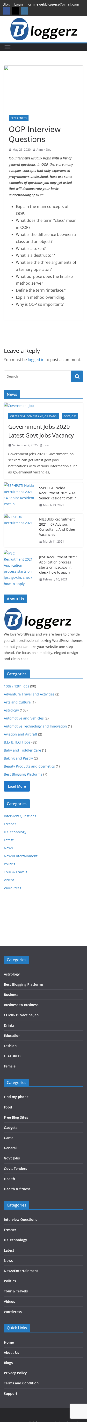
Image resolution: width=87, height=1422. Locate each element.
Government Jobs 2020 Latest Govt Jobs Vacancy (41, 430)
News (8, 848)
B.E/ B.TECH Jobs (17, 742)
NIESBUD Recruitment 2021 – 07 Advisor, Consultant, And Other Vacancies (57, 527)
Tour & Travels (15, 872)
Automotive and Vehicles (24, 718)
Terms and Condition (21, 1383)
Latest (9, 840)
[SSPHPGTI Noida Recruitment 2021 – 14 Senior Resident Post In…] (19, 496)
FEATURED (12, 1056)
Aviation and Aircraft (20, 734)
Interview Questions (20, 816)
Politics (9, 864)
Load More (17, 786)
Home (9, 1342)
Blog (6, 4)
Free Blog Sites (16, 1117)
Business (11, 994)
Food (8, 1107)
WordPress (12, 888)
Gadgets (10, 1127)
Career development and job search (33, 416)
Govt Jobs (70, 416)
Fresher (10, 824)
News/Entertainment (20, 856)
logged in (36, 359)
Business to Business (21, 1004)
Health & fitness (17, 1189)
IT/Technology (15, 832)
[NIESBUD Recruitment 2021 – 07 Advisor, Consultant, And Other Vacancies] (19, 530)
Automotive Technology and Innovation (35, 726)
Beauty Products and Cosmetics (29, 766)
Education (12, 1035)
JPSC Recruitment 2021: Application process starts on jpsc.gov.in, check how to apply (58, 565)
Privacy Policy (15, 1373)
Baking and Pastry (18, 758)
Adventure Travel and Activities (29, 694)
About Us (11, 1352)
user (47, 445)
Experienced (19, 118)
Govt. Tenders (15, 1168)
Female (9, 1066)
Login (18, 4)
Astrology (11, 710)
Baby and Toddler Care (22, 750)
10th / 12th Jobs (16, 686)
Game (8, 1137)
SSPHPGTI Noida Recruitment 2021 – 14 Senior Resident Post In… (59, 493)
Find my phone (16, 1096)
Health (9, 1178)
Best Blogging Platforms (23, 774)
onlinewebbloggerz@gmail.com (53, 4)
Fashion (10, 1045)
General (10, 1148)
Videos (9, 880)
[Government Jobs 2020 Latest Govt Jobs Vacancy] (43, 406)
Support (10, 1393)
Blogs (8, 1362)
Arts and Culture (17, 702)
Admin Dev (43, 150)
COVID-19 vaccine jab (21, 1015)
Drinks (9, 1025)
